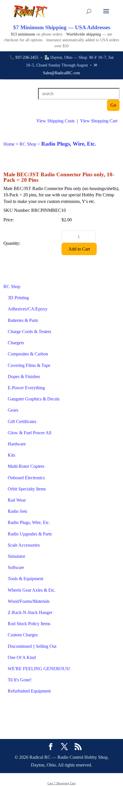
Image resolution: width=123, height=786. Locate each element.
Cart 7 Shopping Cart (61, 783)
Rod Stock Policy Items (29, 623)
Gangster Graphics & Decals (33, 398)
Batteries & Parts (23, 320)
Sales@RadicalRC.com (61, 73)
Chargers (16, 342)
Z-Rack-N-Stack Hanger (30, 612)
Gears (13, 410)
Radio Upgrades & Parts (30, 533)
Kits (11, 455)
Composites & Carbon (28, 353)
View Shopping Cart (98, 120)
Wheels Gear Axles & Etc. (31, 590)
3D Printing (18, 297)
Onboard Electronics (26, 477)
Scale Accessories (24, 545)
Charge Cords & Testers (29, 331)
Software (16, 567)
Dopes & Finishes (24, 376)
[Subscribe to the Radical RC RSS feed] (78, 747)
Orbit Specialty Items (27, 488)
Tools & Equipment (25, 578)
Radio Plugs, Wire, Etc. (29, 522)
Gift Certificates (22, 421)
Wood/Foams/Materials (28, 601)
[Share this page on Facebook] (50, 747)
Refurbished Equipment (29, 691)
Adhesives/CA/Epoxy (27, 308)
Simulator (16, 556)
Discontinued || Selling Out (32, 646)
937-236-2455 (26, 57)
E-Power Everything (26, 387)
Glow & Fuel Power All (29, 432)
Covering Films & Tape (29, 365)
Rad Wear (17, 500)
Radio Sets (17, 511)
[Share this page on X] (64, 747)
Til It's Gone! (19, 679)
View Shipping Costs (55, 120)
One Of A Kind (22, 657)
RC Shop (11, 286)
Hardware (17, 443)
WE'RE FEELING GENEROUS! (39, 668)
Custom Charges (23, 634)
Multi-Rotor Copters (26, 466)
